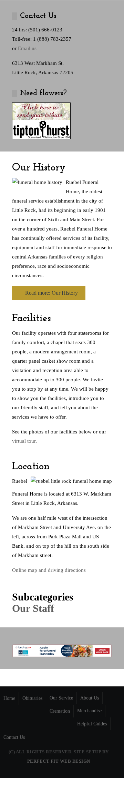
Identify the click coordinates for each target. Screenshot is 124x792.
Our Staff (33, 608)
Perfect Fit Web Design (58, 761)
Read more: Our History (51, 293)
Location (31, 466)
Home (9, 698)
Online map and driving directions (49, 570)
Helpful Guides (92, 723)
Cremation (60, 711)
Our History (38, 168)
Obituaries (32, 698)
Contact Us (14, 737)
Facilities (31, 318)
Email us (27, 48)
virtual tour (23, 441)
